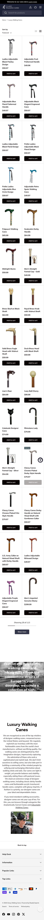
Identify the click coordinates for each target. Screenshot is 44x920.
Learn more (32, 2)
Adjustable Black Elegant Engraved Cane (32, 104)
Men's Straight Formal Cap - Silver (10, 469)
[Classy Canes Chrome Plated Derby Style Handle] (33, 455)
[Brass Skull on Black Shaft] (11, 296)
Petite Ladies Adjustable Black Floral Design (31, 147)
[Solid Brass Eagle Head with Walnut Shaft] (11, 336)
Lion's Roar (7, 391)
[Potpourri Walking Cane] (11, 216)
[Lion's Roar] (11, 378)
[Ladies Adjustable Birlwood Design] (33, 543)
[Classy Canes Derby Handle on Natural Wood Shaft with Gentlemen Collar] (33, 498)
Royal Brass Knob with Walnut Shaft (32, 310)
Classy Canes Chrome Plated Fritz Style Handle (10, 513)
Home (4, 20)
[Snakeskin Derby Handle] (33, 216)
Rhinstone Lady (31, 428)
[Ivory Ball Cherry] (33, 378)
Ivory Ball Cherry (31, 391)
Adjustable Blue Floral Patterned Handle (9, 104)
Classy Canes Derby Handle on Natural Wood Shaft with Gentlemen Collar (32, 514)
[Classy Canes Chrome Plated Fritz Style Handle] (11, 498)
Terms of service (14, 906)
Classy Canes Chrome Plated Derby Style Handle (32, 470)
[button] (35, 7)
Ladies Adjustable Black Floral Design (10, 145)
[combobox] (22, 12)
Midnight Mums (9, 269)
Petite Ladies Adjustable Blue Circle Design (9, 189)
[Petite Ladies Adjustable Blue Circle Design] (11, 174)
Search (4, 906)
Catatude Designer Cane (10, 429)
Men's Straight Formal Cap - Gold (32, 270)
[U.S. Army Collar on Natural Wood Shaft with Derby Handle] (11, 543)
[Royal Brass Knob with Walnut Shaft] (33, 296)
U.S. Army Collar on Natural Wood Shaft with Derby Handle (11, 558)
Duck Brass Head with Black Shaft (31, 349)
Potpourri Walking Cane (10, 230)
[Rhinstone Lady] (33, 416)
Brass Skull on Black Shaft (11, 310)
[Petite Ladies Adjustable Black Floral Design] (33, 131)
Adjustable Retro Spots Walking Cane (31, 189)
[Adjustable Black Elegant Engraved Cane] (33, 89)
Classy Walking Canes (14, 903)
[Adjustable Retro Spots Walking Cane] (33, 174)
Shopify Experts (34, 903)
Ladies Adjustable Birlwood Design (32, 556)
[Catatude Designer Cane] (11, 416)
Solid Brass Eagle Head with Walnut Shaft (10, 351)
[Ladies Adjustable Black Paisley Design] (11, 46)
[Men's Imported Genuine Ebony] (33, 585)
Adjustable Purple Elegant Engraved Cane (10, 601)
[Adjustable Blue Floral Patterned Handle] (11, 89)
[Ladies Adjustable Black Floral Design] (11, 131)
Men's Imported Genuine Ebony (31, 599)
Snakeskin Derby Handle (31, 230)
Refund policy (25, 906)
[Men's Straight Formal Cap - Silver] (11, 455)
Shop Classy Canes (22, 707)
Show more (22, 632)
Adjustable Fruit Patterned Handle (32, 60)
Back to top (22, 845)
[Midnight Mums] (11, 256)
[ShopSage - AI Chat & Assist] (40, 909)
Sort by (5, 29)
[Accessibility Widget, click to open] (40, 460)
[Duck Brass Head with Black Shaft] (33, 336)
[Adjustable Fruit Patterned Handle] (33, 46)
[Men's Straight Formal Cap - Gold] (33, 256)
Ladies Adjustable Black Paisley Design (10, 62)
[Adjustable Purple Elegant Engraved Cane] (11, 585)
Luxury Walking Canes (15, 20)
